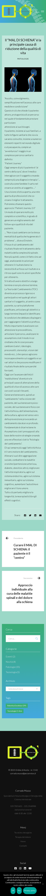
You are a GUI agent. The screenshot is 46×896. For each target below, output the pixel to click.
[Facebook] (25, 515)
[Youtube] (30, 868)
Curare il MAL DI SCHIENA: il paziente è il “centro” (25, 548)
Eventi (10, 656)
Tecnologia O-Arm (14, 711)
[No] (43, 884)
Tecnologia (13, 672)
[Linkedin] (35, 515)
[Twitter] (30, 515)
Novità (11, 661)
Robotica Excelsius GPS (16, 705)
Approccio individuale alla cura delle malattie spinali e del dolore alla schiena (19, 590)
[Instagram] (20, 868)
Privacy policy (30, 891)
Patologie (23, 59)
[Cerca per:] (23, 638)
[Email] (40, 515)
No (19, 891)
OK (13, 891)
